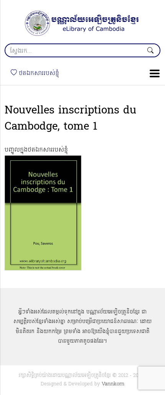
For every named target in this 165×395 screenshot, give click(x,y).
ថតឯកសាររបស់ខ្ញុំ (38, 73)
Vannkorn (113, 384)
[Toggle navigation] (152, 73)
